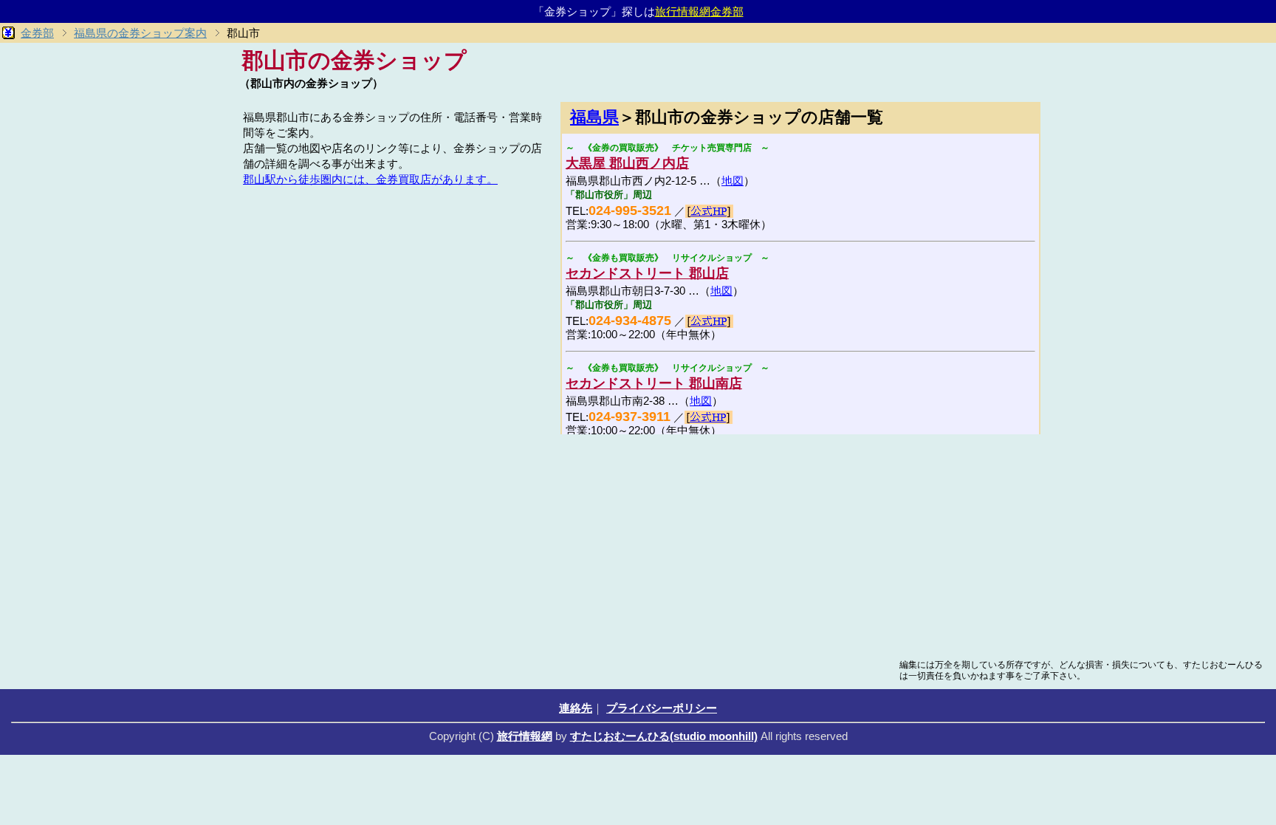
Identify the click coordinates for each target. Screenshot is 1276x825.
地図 (732, 180)
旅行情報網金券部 (699, 11)
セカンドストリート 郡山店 (647, 273)
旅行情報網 (524, 736)
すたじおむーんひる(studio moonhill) (664, 736)
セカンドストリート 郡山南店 (654, 383)
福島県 (594, 117)
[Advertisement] (394, 294)
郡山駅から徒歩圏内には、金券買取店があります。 (370, 179)
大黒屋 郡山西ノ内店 (627, 163)
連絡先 (575, 708)
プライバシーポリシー (661, 708)
